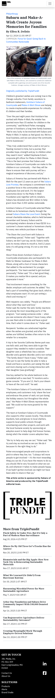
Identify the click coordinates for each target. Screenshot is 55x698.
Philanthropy (12, 13)
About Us (6, 676)
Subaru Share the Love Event (26, 214)
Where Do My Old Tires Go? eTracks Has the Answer (27, 547)
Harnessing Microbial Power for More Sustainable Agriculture (23, 589)
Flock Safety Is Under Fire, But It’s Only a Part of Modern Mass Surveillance (25, 534)
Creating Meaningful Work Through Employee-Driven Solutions (22, 632)
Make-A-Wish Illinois (31, 105)
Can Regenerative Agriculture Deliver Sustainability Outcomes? (23, 618)
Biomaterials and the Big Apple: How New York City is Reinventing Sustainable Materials (26, 562)
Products (6, 686)
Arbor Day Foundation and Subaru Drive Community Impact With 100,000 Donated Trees (25, 604)
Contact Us (7, 673)
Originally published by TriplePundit (22, 91)
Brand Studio (7, 692)
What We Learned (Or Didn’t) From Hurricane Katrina (22, 576)
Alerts (4, 689)
